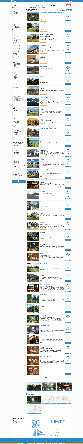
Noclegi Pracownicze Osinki (45, 149)
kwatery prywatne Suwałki (16, 431)
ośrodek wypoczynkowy (17, 27)
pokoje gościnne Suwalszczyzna (36, 431)
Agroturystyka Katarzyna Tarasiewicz (46, 34)
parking (15, 66)
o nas (46, 439)
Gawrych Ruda (42, 307)
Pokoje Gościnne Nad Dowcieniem (46, 366)
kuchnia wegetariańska (17, 98)
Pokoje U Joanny (43, 315)
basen (15, 109)
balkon (15, 74)
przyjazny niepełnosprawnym (18, 143)
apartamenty (16, 54)
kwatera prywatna (16, 23)
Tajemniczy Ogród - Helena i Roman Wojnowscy (48, 304)
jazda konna (16, 114)
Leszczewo (41, 130)
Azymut (41, 253)
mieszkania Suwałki (16, 432)
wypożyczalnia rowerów (17, 121)
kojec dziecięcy (16, 130)
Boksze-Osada (42, 110)
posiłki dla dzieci (16, 99)
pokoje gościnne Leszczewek (55, 430)
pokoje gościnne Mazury (35, 429)
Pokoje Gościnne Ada (43, 346)
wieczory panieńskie (17, 152)
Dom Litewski (42, 55)
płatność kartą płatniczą (18, 175)
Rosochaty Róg (42, 68)
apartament (15, 13)
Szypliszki (41, 193)
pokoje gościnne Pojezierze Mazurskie (37, 433)
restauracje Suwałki (35, 422)
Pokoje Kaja (42, 76)
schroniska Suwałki (35, 423)
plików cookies (25, 443)
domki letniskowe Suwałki (16, 425)
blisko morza (16, 157)
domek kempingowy (16, 16)
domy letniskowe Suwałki (16, 423)
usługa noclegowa (16, 36)
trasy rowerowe (16, 119)
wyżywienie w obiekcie (17, 100)
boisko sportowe (16, 112)
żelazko (15, 78)
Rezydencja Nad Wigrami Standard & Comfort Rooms (49, 335)
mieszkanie (15, 24)
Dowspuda (41, 358)
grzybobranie (16, 113)
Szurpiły (41, 183)
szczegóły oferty (67, 20)
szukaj (69, 5)
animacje (15, 128)
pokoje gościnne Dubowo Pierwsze (56, 427)
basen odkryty (16, 111)
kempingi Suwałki (15, 429)
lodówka (15, 86)
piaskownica (16, 135)
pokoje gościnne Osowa (54, 428)
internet (15, 65)
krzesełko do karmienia (17, 131)
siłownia (15, 125)
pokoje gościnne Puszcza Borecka (56, 422)
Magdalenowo (42, 317)
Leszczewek (41, 265)
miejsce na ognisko (17, 87)
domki (15, 55)
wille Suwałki (34, 426)
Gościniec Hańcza (43, 45)
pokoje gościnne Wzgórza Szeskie (56, 421)
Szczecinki (41, 161)
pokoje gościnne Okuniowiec (55, 424)
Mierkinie (41, 14)
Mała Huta (41, 234)
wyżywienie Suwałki (16, 426)
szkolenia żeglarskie (17, 162)
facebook (22, 439)
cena (64, 10)
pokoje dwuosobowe (17, 57)
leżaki (15, 85)
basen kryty (16, 110)
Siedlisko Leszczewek (43, 263)
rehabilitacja (16, 69)
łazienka (15, 76)
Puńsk (41, 120)
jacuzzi (15, 123)
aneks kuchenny (16, 73)
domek (15, 17)
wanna (15, 91)
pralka (15, 90)
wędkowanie (16, 120)
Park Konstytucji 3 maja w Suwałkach (34, 403)
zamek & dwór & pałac (17, 39)
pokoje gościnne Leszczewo (55, 431)
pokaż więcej (14, 42)
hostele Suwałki (15, 427)
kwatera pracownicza (17, 22)
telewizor (15, 77)
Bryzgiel (41, 141)
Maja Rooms (42, 159)
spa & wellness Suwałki (16, 434)
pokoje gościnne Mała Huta (55, 423)
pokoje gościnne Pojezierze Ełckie (37, 435)
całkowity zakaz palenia (17, 64)
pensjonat (15, 28)
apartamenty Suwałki (16, 422)
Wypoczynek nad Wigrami (44, 86)
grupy (15, 177)
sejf (15, 106)
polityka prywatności (40, 439)
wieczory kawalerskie (17, 151)
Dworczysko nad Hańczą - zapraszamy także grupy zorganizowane (52, 12)
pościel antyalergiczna (17, 145)
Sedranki (41, 286)
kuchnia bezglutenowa (17, 96)
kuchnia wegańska (17, 97)
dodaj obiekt (54, 439)
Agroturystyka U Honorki (44, 118)
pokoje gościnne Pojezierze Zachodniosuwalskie (58, 420)
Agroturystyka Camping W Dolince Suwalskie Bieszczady (50, 181)
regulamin (32, 439)
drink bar (15, 94)
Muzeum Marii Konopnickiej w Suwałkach (64, 403)
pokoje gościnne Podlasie (35, 430)
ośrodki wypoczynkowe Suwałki (17, 435)
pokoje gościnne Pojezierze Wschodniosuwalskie (39, 434)
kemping (15, 21)
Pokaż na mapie (18, 182)
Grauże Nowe (42, 296)
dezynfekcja (16, 164)
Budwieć (41, 245)
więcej (41, 19)
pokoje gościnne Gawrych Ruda (56, 432)
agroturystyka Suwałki (16, 421)
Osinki (41, 151)
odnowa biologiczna (16, 26)
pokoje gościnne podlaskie (55, 435)
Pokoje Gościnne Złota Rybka (45, 284)
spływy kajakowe (16, 118)
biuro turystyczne (16, 14)
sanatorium (15, 31)
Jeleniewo (41, 348)
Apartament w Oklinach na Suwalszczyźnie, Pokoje (49, 211)
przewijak (15, 138)
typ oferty (14, 11)
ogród (15, 88)
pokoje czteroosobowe (17, 56)
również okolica (15, 7)
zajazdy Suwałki (34, 427)
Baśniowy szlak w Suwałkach (49, 403)
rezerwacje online (16, 9)
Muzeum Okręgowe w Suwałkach (34, 413)
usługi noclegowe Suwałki (36, 425)
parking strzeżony (17, 67)
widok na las (16, 172)
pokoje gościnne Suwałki (35, 420)
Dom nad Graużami (43, 294)
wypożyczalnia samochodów (18, 107)
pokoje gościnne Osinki (54, 426)
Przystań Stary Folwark (44, 97)
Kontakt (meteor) (27, 439)
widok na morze (16, 173)
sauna (15, 124)
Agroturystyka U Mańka (44, 169)
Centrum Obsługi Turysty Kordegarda (46, 356)
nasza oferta (49, 439)
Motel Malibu (42, 191)
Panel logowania (60, 439)
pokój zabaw (16, 137)
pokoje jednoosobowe (17, 58)
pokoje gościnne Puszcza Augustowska (37, 432)
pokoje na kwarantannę (17, 167)
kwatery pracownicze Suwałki (17, 430)
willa (14, 37)
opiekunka (16, 134)
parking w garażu (17, 68)
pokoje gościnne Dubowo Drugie (56, 429)
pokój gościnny (16, 29)
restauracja (15, 41)
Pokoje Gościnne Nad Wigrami (45, 273)
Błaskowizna (41, 47)
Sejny (40, 58)
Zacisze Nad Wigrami (43, 66)
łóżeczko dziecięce (17, 132)
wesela (15, 150)
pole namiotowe (16, 30)
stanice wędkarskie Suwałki (36, 424)
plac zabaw (16, 136)
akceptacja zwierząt (17, 63)
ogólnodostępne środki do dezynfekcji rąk (19, 166)
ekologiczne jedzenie (17, 95)
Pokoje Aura (42, 201)
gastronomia (15, 40)
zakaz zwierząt (16, 70)
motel (14, 25)
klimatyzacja (16, 75)
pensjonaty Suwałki (16, 436)
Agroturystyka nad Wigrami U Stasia (46, 138)
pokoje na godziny (17, 102)
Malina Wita (42, 222)
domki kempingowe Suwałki (17, 424)
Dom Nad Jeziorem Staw (44, 23)
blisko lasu (16, 156)
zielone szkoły (16, 153)
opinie (70, 10)
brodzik (15, 129)
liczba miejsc (14, 47)
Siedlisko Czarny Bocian (44, 242)
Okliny (41, 214)
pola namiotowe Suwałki (35, 421)
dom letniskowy (16, 15)
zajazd (14, 38)
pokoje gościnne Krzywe (54, 425)
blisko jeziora (16, 155)
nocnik (15, 133)
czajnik (15, 80)
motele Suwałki (15, 433)
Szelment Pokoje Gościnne (44, 325)
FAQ (35, 439)
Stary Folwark (42, 99)
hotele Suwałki (15, 428)
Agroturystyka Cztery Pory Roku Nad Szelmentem (49, 128)
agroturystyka (16, 12)
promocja (14, 50)
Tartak (41, 36)
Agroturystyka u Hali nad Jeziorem (46, 107)
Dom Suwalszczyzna (43, 232)
